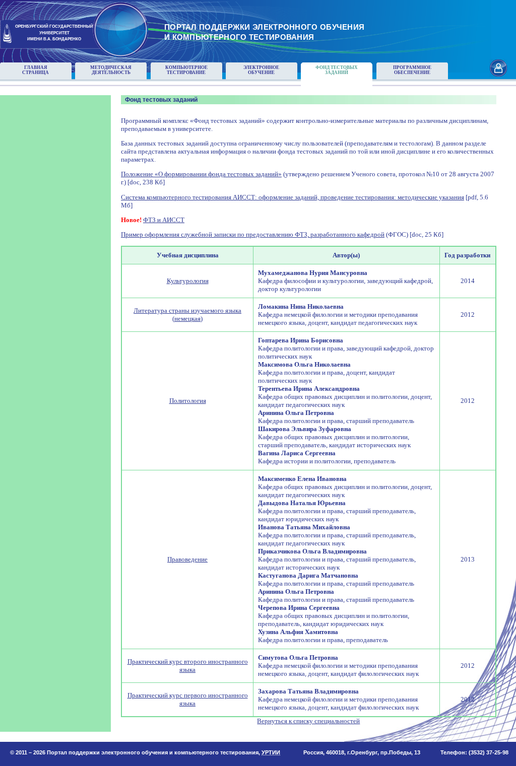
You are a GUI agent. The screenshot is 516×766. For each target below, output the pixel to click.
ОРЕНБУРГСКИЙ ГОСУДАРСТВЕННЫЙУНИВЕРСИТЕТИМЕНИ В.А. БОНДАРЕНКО (54, 33)
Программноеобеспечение (412, 70)
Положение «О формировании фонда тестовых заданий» (201, 174)
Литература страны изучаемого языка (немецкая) (187, 314)
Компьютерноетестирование (186, 70)
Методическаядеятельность (111, 70)
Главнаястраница (35, 70)
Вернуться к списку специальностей (308, 721)
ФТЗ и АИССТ (163, 220)
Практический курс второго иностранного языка (187, 665)
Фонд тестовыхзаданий (336, 70)
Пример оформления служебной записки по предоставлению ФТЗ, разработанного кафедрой (252, 234)
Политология (187, 400)
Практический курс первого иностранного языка (187, 699)
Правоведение (187, 559)
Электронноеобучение (261, 70)
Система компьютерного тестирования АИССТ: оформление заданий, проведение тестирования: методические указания (292, 197)
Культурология (188, 281)
